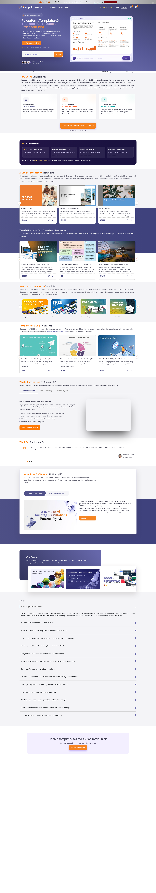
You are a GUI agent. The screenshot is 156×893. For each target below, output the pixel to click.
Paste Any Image (46, 391)
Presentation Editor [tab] (35, 493)
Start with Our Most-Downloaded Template (78, 126)
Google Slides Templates (128, 72)
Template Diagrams (28, 391)
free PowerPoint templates (57, 332)
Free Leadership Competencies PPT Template (77, 359)
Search (58, 54)
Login (117, 7)
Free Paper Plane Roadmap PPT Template (36, 359)
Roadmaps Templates (70, 72)
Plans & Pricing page (40, 160)
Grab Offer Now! (111, 2)
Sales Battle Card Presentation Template (75, 264)
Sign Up (124, 7)
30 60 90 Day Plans (108, 72)
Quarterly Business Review (69, 208)
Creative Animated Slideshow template (113, 264)
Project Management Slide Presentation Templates (35, 265)
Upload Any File (62, 391)
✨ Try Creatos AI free (31, 43)
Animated (35, 72)
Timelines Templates (50, 72)
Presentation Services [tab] (57, 493)
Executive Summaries (89, 72)
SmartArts (23, 72)
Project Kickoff (26, 208)
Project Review (104, 208)
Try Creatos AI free (78, 748)
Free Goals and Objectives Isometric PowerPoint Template (112, 360)
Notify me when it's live (30, 427)
